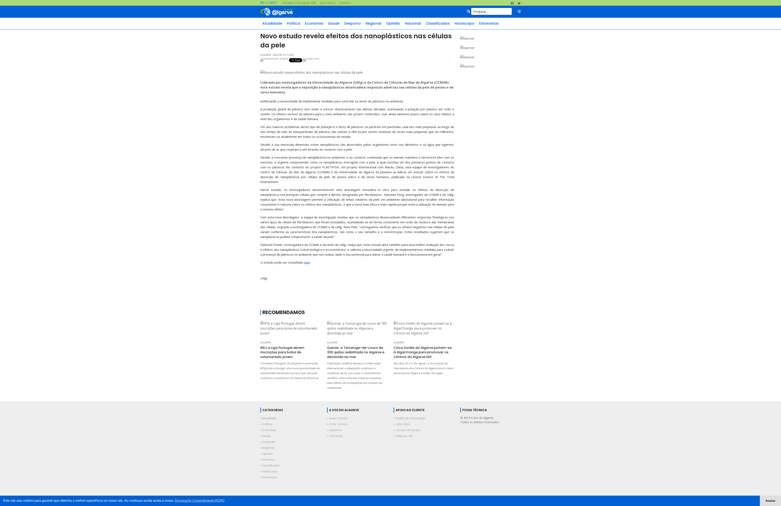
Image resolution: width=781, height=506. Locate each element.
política (293, 23)
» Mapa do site (403, 436)
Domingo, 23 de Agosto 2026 (299, 2)
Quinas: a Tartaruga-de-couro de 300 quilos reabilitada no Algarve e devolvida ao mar (355, 352)
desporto (352, 23)
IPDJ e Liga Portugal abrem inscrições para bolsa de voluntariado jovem (282, 352)
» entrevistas (268, 477)
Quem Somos (327, 2)
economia (314, 23)
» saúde (265, 436)
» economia (268, 430)
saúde (333, 23)
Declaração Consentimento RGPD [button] (200, 500)
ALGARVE (265, 342)
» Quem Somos (337, 418)
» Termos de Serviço (407, 430)
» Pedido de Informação (409, 418)
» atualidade (268, 418)
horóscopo (464, 23)
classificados (438, 23)
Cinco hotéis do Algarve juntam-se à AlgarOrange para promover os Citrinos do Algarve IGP (423, 352)
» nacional (267, 459)
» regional (267, 448)
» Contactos (335, 436)
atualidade (272, 23)
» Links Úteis (402, 424)
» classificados (270, 465)
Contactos (345, 2)
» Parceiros (334, 430)
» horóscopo (268, 471)
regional (373, 23)
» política (266, 424)
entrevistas (488, 23)
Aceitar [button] (770, 500)
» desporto (267, 442)
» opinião (266, 454)
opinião (393, 23)
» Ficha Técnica (337, 424)
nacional (413, 23)
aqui (307, 262)
